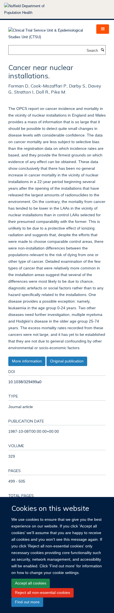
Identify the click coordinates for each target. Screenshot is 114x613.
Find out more (27, 602)
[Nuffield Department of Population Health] (31, 9)
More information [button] (27, 361)
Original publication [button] (67, 361)
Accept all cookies (30, 583)
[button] (102, 29)
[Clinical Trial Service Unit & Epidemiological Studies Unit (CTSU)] (48, 32)
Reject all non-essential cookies (42, 592)
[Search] (102, 50)
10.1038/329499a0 (25, 382)
